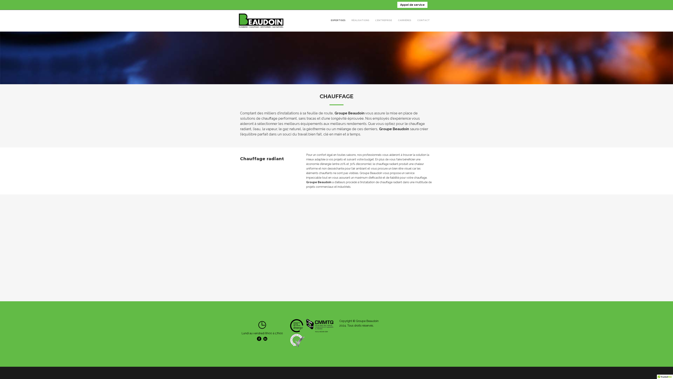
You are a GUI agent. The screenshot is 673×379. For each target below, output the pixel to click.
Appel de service (412, 4)
